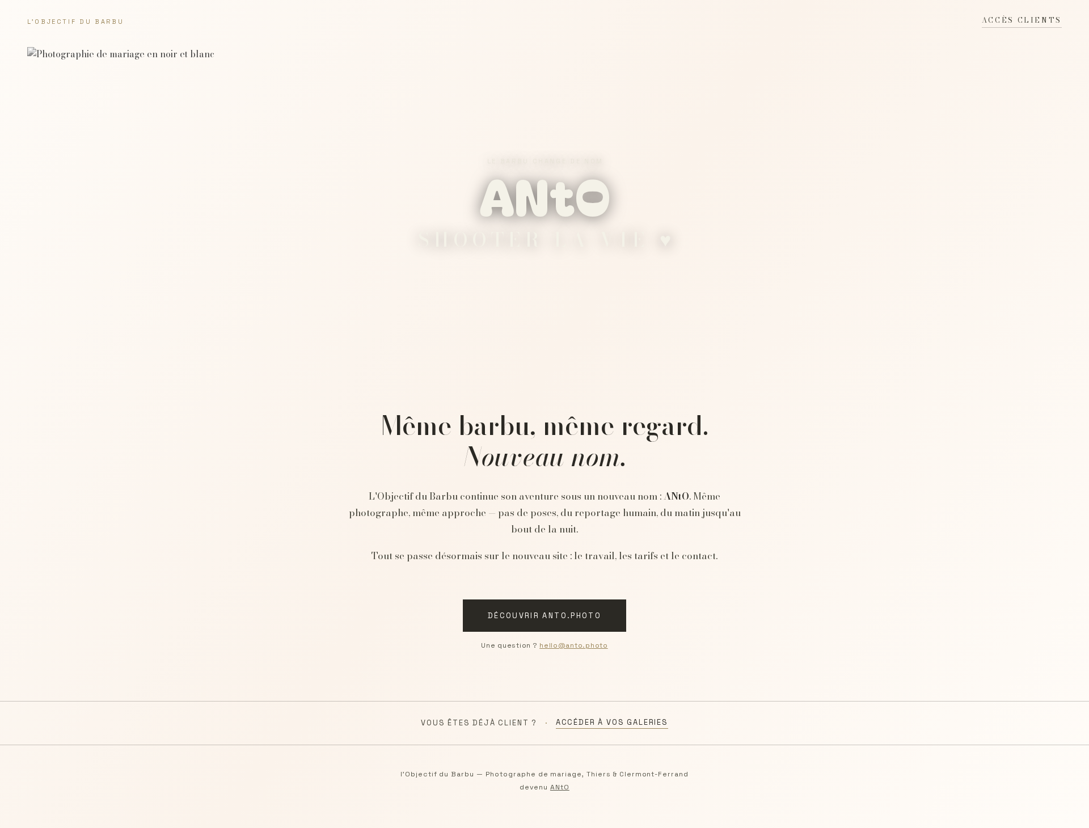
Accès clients (1022, 20)
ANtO (559, 787)
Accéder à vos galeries (612, 722)
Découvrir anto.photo (544, 615)
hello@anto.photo (573, 645)
